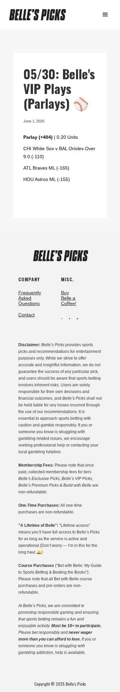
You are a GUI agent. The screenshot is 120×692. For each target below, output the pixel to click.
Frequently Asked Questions (29, 298)
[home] (40, 15)
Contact (26, 314)
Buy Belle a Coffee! (68, 298)
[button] (105, 15)
